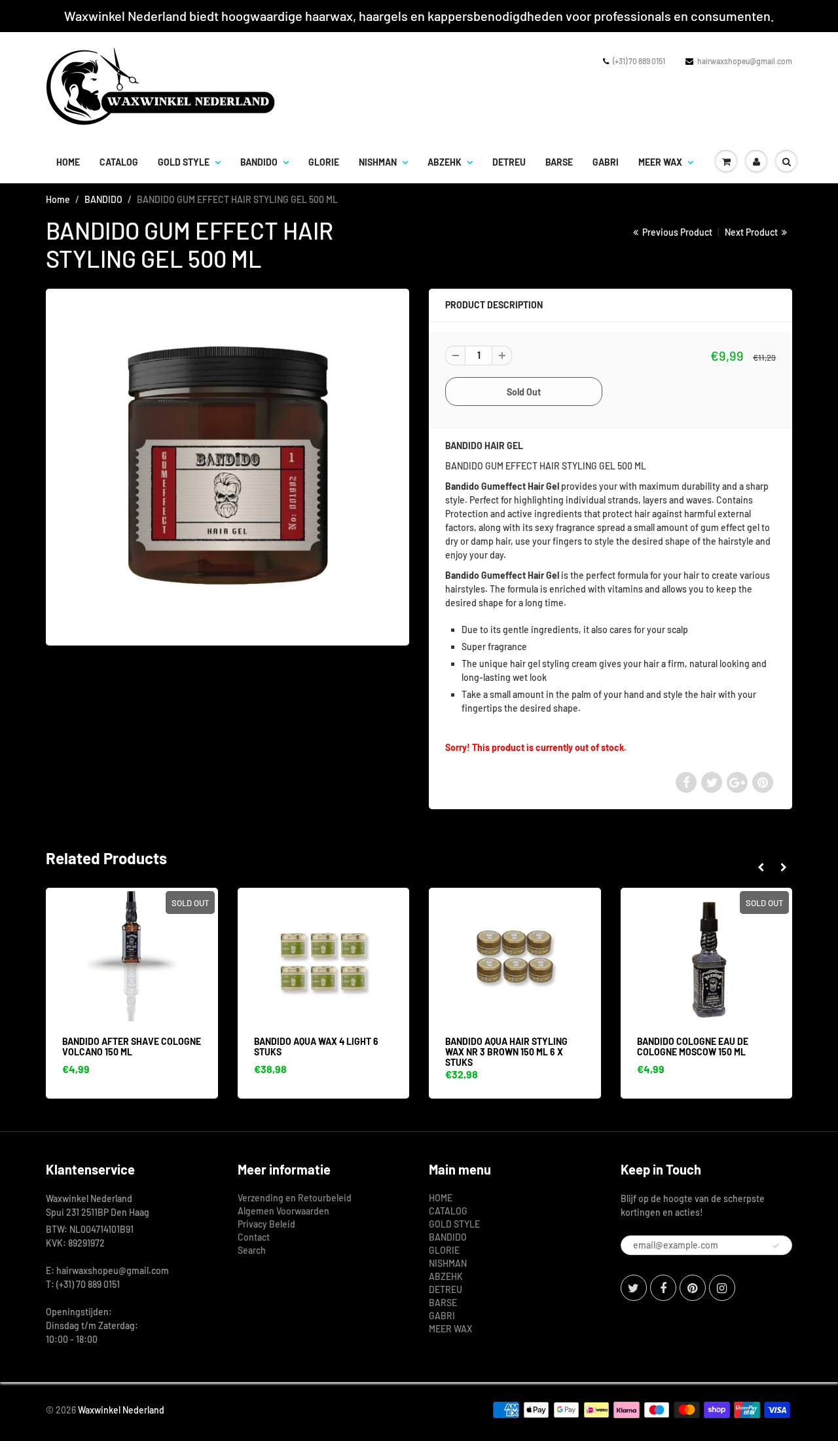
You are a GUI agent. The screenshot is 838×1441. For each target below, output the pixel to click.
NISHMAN (378, 162)
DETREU (509, 162)
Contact (254, 1237)
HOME (68, 162)
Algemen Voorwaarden (283, 1210)
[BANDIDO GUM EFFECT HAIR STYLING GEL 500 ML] (227, 465)
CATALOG (119, 162)
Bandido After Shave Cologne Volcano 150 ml (131, 1046)
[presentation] (760, 867)
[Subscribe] (775, 1245)
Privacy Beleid (266, 1224)
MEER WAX (660, 162)
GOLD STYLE (184, 162)
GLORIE (323, 162)
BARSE (559, 162)
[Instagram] (722, 1288)
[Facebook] (663, 1288)
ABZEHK (445, 162)
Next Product (752, 232)
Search (252, 1250)
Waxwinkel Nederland (121, 1409)
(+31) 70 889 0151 (639, 60)
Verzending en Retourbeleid (295, 1197)
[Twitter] (634, 1288)
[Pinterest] (693, 1288)
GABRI (605, 162)
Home (58, 199)
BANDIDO (259, 162)
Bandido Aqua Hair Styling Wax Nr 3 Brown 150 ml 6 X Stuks (506, 1052)
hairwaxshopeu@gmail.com (744, 60)
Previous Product (676, 232)
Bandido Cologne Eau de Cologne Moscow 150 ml (692, 1046)
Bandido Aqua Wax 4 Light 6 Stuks (316, 1046)
